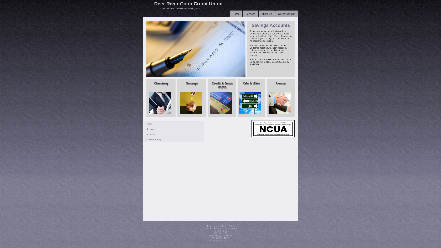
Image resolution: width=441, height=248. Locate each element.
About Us (266, 13)
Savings (192, 83)
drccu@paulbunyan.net (220, 240)
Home (236, 13)
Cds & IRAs (251, 83)
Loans (280, 83)
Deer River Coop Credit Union (188, 3)
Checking (161, 83)
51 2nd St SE (220, 231)
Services (250, 13)
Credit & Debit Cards (222, 85)
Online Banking (286, 13)
